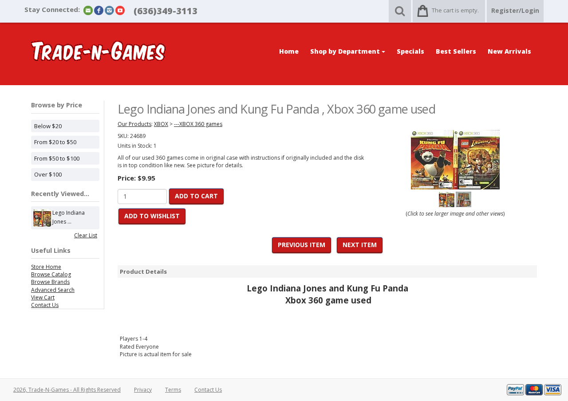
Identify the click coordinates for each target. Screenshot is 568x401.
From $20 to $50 (55, 142)
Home (289, 51)
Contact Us (45, 305)
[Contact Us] (88, 10)
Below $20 (48, 126)
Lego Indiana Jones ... (68, 217)
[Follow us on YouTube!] (120, 10)
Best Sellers (456, 51)
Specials (410, 51)
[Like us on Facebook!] (98, 10)
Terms (173, 389)
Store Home (46, 267)
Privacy (143, 389)
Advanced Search (53, 290)
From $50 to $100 (56, 158)
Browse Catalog (51, 274)
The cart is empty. (455, 10)
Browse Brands (50, 282)
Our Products (134, 124)
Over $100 (48, 174)
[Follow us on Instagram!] (109, 10)
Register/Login (515, 10)
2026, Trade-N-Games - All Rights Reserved (67, 389)
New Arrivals (509, 51)
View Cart (43, 297)
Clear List (85, 235)
